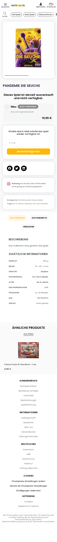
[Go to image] (15, 75)
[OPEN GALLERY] (28, 47)
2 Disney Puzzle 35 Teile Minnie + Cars (20, 364)
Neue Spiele (37, 200)
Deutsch (28, 203)
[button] (10, 168)
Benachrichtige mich (28, 151)
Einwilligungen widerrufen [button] (28, 490)
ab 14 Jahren (18, 203)
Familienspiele (24, 200)
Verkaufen (28, 226)
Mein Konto (40, 7)
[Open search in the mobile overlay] (4, 14)
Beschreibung (17, 217)
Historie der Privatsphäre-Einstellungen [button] (28, 486)
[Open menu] (5, 4)
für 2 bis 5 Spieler (40, 203)
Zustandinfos (39, 217)
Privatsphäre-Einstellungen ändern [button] (28, 481)
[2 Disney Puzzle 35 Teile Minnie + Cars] (28, 350)
